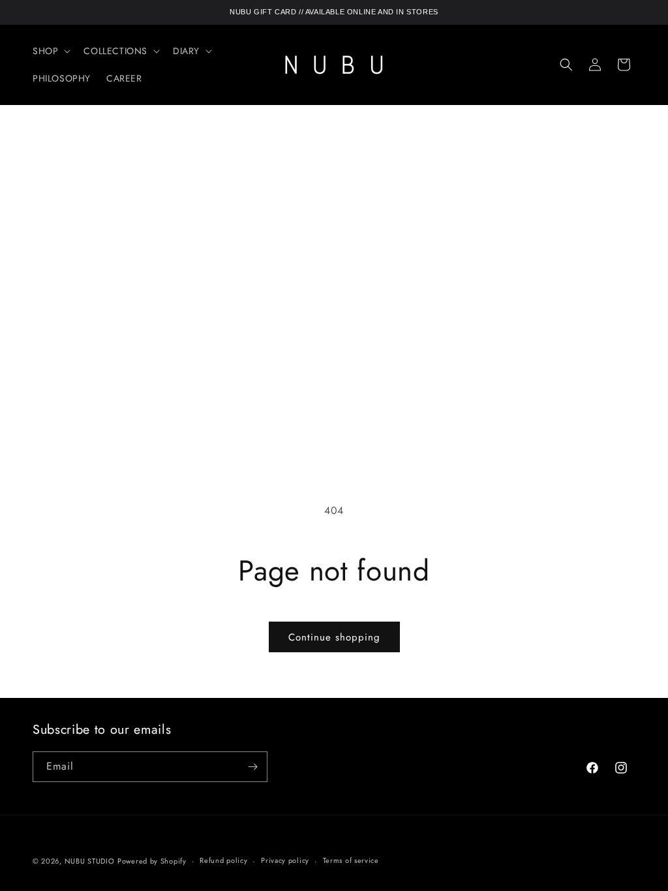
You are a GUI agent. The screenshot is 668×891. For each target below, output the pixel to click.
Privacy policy (285, 860)
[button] (50, 51)
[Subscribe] (252, 766)
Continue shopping (334, 637)
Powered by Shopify (152, 861)
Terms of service (351, 860)
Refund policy (223, 860)
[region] (334, 12)
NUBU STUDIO (90, 861)
